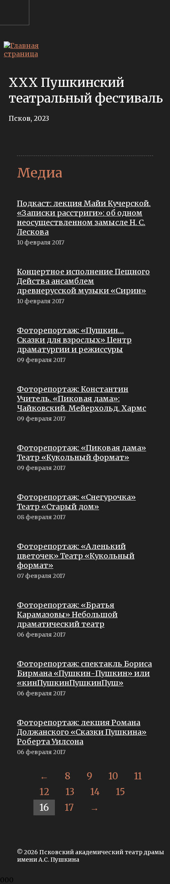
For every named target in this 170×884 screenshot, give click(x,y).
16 (44, 807)
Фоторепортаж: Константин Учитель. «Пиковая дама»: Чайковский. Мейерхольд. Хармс (81, 398)
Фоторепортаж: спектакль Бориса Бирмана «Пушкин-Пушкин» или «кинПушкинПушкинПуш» (84, 673)
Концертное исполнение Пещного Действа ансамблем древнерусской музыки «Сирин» (83, 281)
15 (120, 792)
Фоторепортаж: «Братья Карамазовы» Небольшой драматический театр (67, 614)
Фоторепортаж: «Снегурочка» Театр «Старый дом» (76, 501)
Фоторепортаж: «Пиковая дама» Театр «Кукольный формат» (81, 452)
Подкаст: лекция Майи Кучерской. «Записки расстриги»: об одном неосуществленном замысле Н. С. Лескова (84, 218)
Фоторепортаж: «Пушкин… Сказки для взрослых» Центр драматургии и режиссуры (74, 340)
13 (70, 792)
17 (69, 807)
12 (45, 792)
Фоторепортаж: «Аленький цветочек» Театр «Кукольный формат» (76, 555)
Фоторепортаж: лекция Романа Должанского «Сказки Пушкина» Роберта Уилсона (81, 732)
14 (95, 792)
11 (138, 776)
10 (113, 776)
